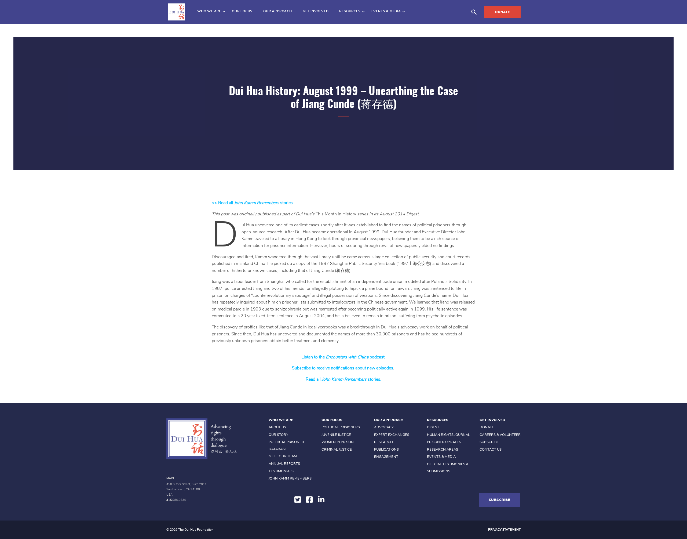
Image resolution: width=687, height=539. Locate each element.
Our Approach (277, 11)
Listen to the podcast (343, 357)
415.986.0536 (176, 500)
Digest (433, 427)
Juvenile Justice (336, 435)
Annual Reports (284, 464)
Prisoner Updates (444, 442)
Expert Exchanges (391, 435)
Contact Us (491, 449)
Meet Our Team (283, 456)
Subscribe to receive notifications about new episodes (342, 368)
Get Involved (316, 11)
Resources (349, 11)
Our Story (278, 435)
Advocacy (384, 427)
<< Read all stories (252, 203)
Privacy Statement (504, 529)
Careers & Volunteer (500, 435)
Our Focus (242, 11)
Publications (386, 449)
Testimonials (281, 471)
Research (383, 442)
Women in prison (337, 442)
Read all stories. (343, 379)
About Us (277, 427)
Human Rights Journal (448, 435)
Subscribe (489, 442)
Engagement (386, 457)
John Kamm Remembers (290, 478)
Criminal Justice (336, 449)
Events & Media (386, 11)
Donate (502, 12)
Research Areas (442, 449)
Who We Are (209, 11)
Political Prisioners (340, 427)
